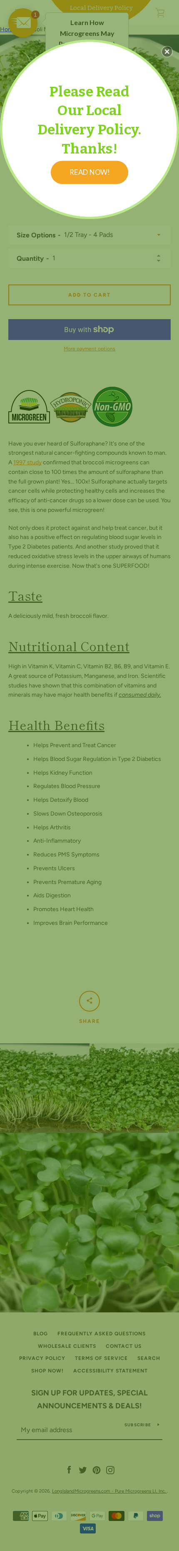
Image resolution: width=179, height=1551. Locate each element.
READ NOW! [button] (90, 172)
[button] (167, 51)
